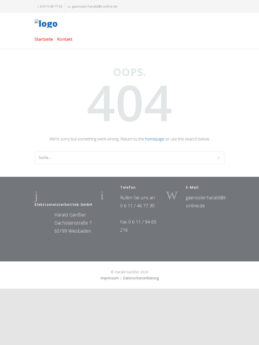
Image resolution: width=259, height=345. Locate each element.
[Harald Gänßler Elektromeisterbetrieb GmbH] (129, 23)
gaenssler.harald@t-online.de (94, 6)
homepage (154, 139)
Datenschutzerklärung (141, 278)
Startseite (44, 39)
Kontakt (64, 39)
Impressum (109, 278)
